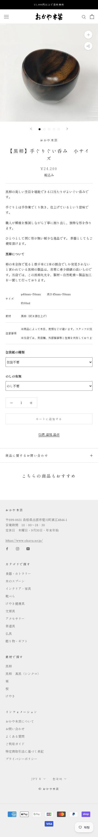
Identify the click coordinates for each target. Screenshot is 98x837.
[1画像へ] (40, 129)
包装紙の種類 (15, 352)
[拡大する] (88, 34)
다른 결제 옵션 (49, 434)
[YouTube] (28, 548)
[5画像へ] (59, 129)
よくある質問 (15, 736)
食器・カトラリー (18, 573)
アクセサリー (15, 618)
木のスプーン (15, 581)
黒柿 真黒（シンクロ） (23, 673)
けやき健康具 (15, 603)
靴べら (10, 596)
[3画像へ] (49, 129)
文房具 (10, 611)
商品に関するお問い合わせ (26, 455)
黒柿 (8, 666)
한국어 (57, 779)
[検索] (84, 16)
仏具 (8, 633)
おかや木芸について (19, 721)
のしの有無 (13, 376)
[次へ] (67, 129)
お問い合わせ (15, 729)
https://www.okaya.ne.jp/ (24, 540)
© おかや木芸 (49, 789)
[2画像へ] (44, 129)
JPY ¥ (36, 779)
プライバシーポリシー (21, 759)
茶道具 (10, 626)
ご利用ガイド (15, 744)
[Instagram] (17, 548)
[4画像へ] (54, 129)
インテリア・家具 (18, 588)
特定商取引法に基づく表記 (24, 751)
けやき (10, 696)
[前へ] (31, 129)
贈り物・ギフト (16, 641)
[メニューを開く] (6, 16)
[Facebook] (7, 548)
